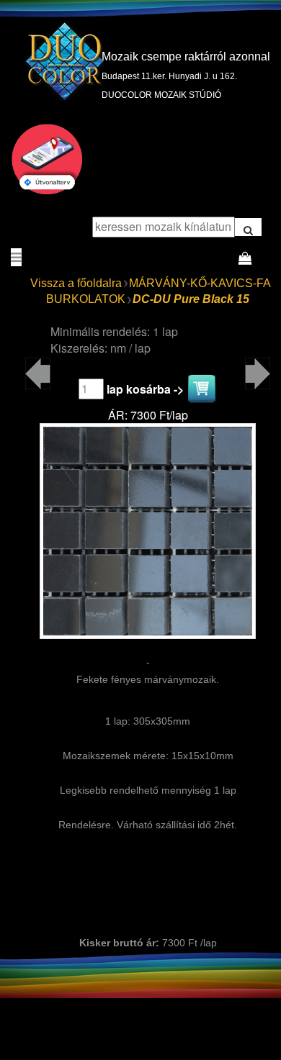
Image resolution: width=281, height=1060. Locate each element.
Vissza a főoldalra (76, 283)
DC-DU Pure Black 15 (191, 299)
